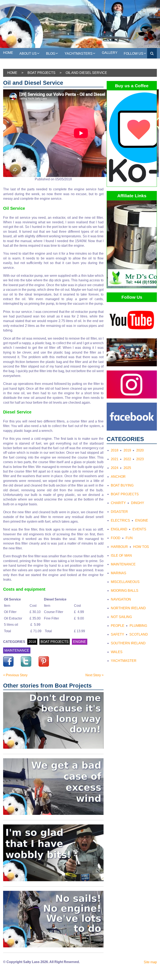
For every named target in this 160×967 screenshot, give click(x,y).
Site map (150, 962)
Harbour (119, 547)
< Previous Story (15, 675)
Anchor (118, 476)
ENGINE (79, 641)
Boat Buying (122, 485)
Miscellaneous (125, 582)
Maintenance (123, 564)
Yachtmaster (123, 660)
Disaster (119, 511)
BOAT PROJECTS (55, 641)
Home (8, 52)
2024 (114, 468)
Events (139, 529)
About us (28, 53)
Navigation (121, 599)
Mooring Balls (124, 590)
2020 (140, 450)
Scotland (138, 634)
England (119, 529)
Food (115, 538)
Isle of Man (121, 555)
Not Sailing (121, 617)
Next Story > (94, 675)
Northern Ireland (128, 608)
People (117, 625)
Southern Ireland (128, 643)
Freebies (11, 64)
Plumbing (138, 625)
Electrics (120, 520)
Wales (116, 652)
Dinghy (137, 503)
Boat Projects (41, 73)
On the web (40, 63)
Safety (117, 634)
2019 (127, 450)
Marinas (118, 573)
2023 (140, 459)
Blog (50, 53)
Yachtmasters (78, 53)
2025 (127, 468)
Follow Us (133, 53)
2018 (32, 641)
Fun (129, 538)
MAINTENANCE (16, 650)
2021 (114, 459)
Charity (118, 503)
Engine (141, 520)
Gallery (110, 52)
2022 (127, 459)
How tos (141, 547)
